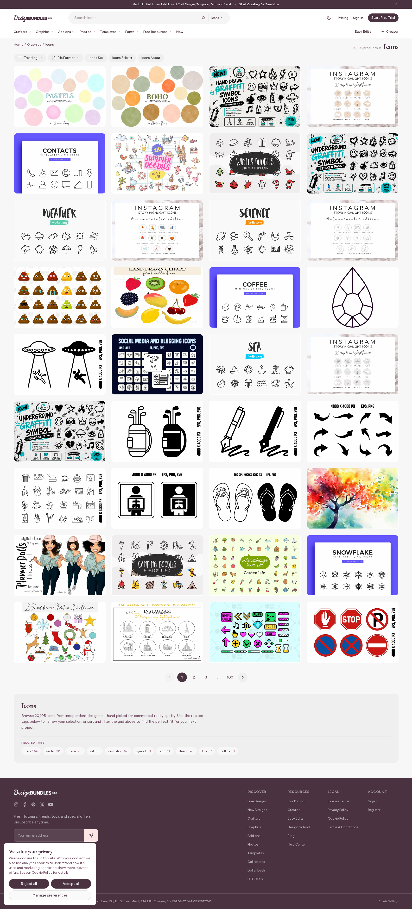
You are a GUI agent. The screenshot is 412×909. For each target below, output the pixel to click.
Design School (299, 827)
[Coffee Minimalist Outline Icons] (254, 297)
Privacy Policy (338, 810)
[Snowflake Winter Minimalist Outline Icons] (352, 565)
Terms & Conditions (343, 827)
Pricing (343, 18)
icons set (96, 58)
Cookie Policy (338, 818)
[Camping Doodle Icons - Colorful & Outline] (157, 565)
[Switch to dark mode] (329, 18)
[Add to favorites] (99, 72)
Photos (253, 844)
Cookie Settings (389, 901)
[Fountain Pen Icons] (254, 431)
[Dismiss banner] (396, 4)
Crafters (253, 818)
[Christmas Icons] (59, 498)
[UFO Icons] (59, 364)
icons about (150, 58)
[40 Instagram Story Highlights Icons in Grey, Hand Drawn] (352, 364)
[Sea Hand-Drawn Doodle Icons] (254, 364)
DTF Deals (255, 879)
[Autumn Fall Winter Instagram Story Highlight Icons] (352, 230)
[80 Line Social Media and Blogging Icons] (157, 364)
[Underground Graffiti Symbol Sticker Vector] (352, 163)
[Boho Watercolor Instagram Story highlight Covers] (157, 96)
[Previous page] (169, 677)
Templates (255, 853)
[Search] (203, 18)
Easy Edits (296, 818)
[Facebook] (24, 804)
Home (18, 45)
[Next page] (242, 677)
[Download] (88, 72)
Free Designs (257, 801)
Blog (291, 836)
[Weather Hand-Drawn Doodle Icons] (59, 230)
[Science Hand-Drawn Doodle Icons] (254, 230)
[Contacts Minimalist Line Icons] (59, 163)
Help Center (297, 844)
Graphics (34, 45)
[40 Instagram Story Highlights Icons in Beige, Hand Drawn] (352, 96)
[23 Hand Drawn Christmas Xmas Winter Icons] (59, 632)
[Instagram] (16, 804)
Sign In (358, 18)
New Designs (257, 810)
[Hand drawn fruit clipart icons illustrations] (157, 297)
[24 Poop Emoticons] (59, 297)
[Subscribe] (91, 835)
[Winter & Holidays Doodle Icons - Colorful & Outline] (254, 163)
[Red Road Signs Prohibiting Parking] (352, 632)
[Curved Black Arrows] (352, 431)
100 (230, 677)
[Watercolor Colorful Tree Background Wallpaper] (352, 498)
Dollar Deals (256, 870)
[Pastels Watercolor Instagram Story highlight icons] (59, 96)
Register (374, 810)
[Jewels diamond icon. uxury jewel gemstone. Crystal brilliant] (352, 297)
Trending (31, 58)
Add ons (253, 836)
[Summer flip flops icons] (254, 498)
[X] (42, 804)
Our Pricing (296, 801)
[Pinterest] (33, 804)
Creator (294, 810)
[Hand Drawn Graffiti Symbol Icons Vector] (254, 96)
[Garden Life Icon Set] (254, 565)
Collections (256, 862)
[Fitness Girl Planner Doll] (59, 565)
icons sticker (122, 58)
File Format (66, 58)
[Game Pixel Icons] (254, 632)
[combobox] (136, 18)
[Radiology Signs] (157, 498)
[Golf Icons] (157, 431)
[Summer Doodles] (157, 163)
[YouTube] (50, 804)
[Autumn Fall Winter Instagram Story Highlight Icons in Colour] (157, 230)
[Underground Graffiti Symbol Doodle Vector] (59, 431)
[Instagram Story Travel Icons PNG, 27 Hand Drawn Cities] (157, 632)
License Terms (338, 801)
